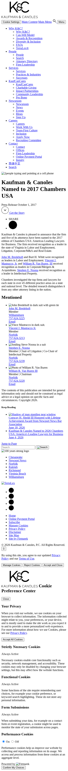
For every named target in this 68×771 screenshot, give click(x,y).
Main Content (30, 21)
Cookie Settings (11, 22)
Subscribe (14, 522)
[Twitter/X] (11, 503)
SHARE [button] (13, 219)
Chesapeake (15, 457)
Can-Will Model (25, 35)
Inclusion (21, 133)
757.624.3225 (17, 318)
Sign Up (21, 117)
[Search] (54, 21)
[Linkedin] (11, 497)
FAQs (19, 44)
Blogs (19, 113)
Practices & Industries (28, 74)
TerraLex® (22, 48)
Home (12, 515)
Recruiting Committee (28, 140)
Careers (13, 120)
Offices (20, 150)
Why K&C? (16, 28)
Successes (21, 77)
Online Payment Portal (29, 156)
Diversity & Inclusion (28, 41)
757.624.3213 (17, 338)
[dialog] (34, 560)
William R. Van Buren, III (37, 263)
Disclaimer (15, 532)
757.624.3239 (17, 361)
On (8, 741)
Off (17, 741)
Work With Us (24, 127)
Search (20, 58)
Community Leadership (29, 94)
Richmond (15, 470)
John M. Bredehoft (12, 257)
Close (6, 599)
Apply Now (23, 137)
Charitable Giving (26, 87)
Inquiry (20, 160)
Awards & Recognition (29, 38)
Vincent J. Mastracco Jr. (22, 328)
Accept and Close (53, 565)
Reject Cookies (32, 565)
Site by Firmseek (18, 538)
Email (12, 321)
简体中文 (14, 163)
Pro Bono (21, 97)
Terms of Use (26, 558)
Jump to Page (9, 443)
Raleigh (13, 467)
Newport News (17, 460)
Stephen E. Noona (27, 270)
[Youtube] (11, 509)
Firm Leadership (25, 64)
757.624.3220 (17, 380)
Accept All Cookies (13, 639)
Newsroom (15, 100)
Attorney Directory (27, 61)
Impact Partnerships (27, 90)
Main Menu (45, 21)
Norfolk (13, 334)
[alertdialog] (34, 670)
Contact (13, 143)
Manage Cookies (18, 525)
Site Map (14, 535)
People (13, 51)
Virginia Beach (17, 473)
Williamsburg (16, 315)
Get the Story (17, 212)
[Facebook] (11, 491)
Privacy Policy (17, 528)
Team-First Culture (27, 130)
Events (20, 110)
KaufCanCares (17, 81)
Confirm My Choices (13, 767)
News (19, 107)
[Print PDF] (13, 228)
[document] (34, 670)
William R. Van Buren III (23, 370)
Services (13, 67)
